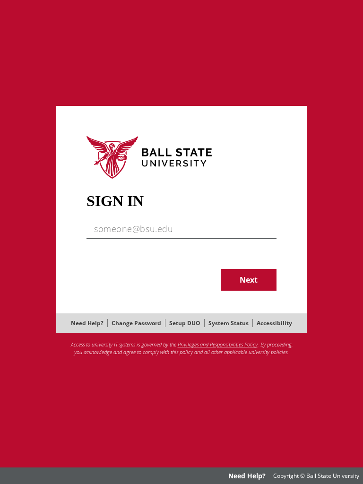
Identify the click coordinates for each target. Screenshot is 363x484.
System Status (228, 323)
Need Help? (87, 323)
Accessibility (274, 323)
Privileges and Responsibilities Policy (218, 344)
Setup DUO (184, 323)
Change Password (136, 323)
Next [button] (249, 280)
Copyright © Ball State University (316, 476)
